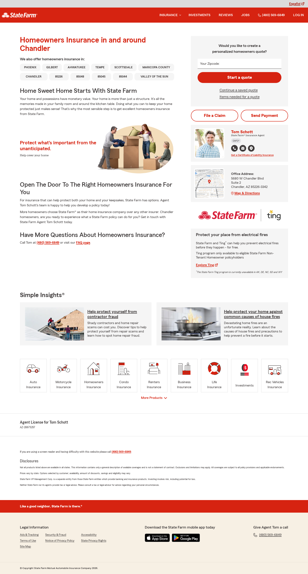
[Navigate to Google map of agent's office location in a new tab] (251, 148)
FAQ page (83, 242)
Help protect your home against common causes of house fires (253, 314)
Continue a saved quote (239, 90)
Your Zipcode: (210, 63)
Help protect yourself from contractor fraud (112, 314)
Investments (199, 15)
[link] (19, 15)
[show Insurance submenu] (179, 15)
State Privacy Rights (93, 540)
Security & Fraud (55, 534)
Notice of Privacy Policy (59, 540)
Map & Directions (247, 193)
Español (294, 3)
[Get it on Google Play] (186, 538)
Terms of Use (28, 540)
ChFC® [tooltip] (236, 141)
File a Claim (214, 116)
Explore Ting (205, 265)
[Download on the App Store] (157, 538)
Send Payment (264, 116)
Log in (298, 15)
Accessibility (89, 534)
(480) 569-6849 (273, 15)
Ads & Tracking (29, 534)
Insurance (168, 15)
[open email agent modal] (242, 149)
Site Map (25, 546)
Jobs (245, 15)
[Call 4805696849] (234, 148)
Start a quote (239, 77)
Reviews (226, 15)
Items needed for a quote (240, 97)
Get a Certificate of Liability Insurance (252, 155)
